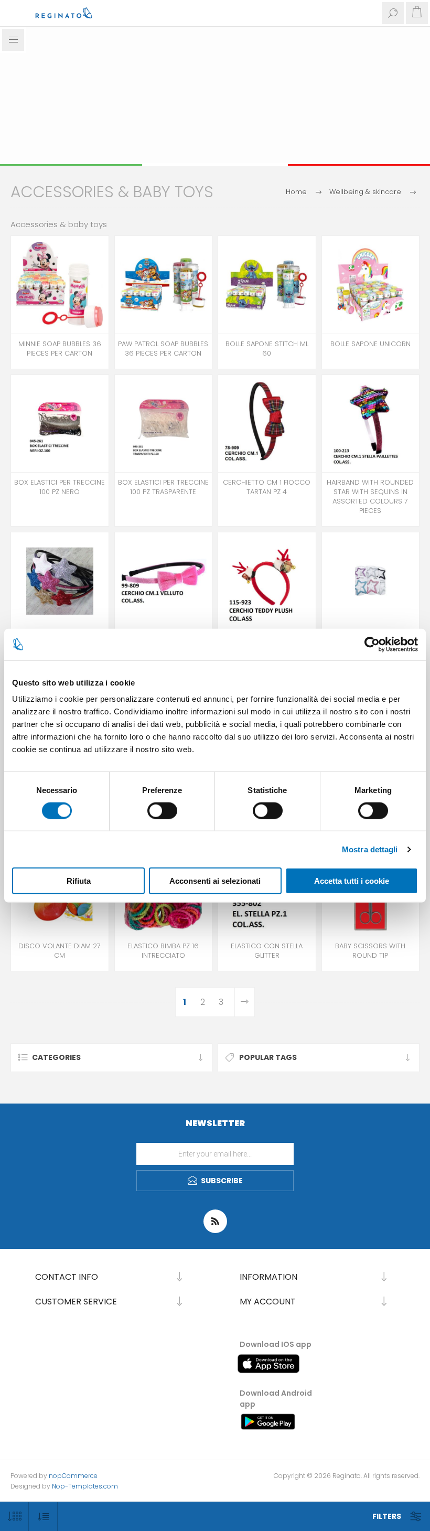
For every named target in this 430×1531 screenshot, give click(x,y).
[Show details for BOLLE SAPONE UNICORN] (370, 284)
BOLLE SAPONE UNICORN (370, 344)
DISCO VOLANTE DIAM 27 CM (59, 950)
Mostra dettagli (370, 848)
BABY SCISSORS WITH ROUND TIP (370, 950)
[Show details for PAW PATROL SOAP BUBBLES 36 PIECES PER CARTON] (163, 284)
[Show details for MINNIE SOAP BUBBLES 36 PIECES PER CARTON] (59, 284)
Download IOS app (275, 1344)
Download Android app (276, 1398)
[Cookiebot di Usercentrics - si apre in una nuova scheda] (372, 644)
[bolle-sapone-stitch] (266, 284)
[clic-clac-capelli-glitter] (370, 581)
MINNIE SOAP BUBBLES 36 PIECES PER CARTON (59, 348)
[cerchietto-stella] (370, 423)
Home (296, 192)
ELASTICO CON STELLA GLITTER (267, 950)
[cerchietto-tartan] (266, 423)
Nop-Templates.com (85, 1486)
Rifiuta (79, 880)
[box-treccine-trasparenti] (163, 423)
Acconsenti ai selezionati (215, 880)
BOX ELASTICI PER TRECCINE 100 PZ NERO (59, 487)
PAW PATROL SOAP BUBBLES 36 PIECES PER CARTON (163, 348)
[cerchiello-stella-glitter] (59, 581)
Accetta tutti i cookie (351, 880)
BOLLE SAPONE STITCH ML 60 (266, 348)
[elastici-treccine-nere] (59, 423)
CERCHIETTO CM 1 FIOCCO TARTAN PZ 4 (266, 487)
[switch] (162, 810)
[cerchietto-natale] (266, 581)
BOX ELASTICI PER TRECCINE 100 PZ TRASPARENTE (163, 487)
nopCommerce (73, 1475)
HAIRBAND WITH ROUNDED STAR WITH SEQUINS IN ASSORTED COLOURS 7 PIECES (370, 497)
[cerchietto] (163, 581)
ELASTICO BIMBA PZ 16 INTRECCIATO (163, 950)
